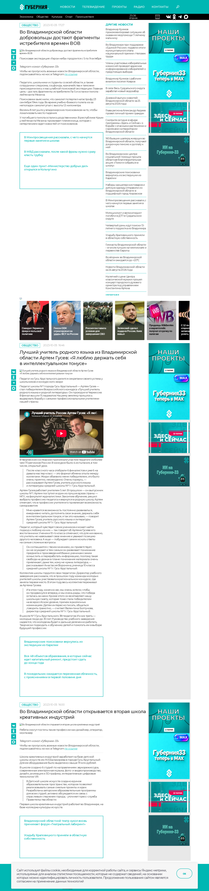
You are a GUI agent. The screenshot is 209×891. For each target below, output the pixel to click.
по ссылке (71, 74)
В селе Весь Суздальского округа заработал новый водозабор (125, 90)
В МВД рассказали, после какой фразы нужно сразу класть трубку (59, 153)
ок (184, 873)
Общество (42, 16)
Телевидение (93, 7)
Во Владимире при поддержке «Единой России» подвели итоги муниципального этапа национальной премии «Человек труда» (126, 50)
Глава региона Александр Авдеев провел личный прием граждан (126, 112)
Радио (139, 7)
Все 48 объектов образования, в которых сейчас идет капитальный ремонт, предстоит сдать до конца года (58, 659)
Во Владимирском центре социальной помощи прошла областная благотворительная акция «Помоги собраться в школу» (123, 160)
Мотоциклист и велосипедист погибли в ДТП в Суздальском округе (124, 215)
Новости (67, 7)
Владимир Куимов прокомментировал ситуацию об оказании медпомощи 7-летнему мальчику (125, 34)
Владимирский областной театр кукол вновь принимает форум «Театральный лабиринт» (55, 822)
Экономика (26, 16)
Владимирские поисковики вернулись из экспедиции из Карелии (123, 175)
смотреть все (112, 295)
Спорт (68, 16)
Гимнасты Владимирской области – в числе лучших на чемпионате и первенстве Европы (126, 247)
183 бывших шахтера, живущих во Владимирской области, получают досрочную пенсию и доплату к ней (126, 143)
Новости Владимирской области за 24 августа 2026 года (125, 268)
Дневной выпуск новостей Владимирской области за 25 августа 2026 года (123, 100)
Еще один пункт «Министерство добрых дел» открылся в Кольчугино (56, 167)
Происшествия (85, 16)
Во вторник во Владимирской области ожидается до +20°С (124, 259)
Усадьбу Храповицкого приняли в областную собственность (125, 236)
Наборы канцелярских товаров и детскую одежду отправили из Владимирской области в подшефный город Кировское (125, 189)
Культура (57, 16)
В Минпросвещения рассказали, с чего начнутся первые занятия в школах (58, 139)
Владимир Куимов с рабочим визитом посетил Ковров (123, 80)
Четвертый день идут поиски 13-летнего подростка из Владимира (126, 227)
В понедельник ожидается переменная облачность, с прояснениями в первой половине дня (60, 675)
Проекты (119, 7)
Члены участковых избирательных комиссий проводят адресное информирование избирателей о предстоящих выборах (126, 67)
